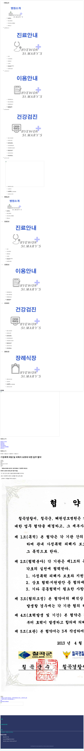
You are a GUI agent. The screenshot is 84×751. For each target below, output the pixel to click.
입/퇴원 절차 (10, 68)
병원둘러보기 (10, 104)
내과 (9, 56)
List (1, 700)
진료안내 (6, 221)
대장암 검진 (10, 140)
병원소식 (9, 25)
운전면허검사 (10, 155)
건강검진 (6, 303)
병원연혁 (9, 18)
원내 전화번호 (10, 101)
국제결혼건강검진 (11, 147)
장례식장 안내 (10, 186)
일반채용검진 (10, 143)
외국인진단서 (10, 152)
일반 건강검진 (10, 137)
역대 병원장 (10, 20)
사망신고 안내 (10, 193)
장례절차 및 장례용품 (12, 191)
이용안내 (6, 264)
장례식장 (6, 351)
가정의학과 (10, 58)
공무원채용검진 (11, 145)
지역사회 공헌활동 (11, 23)
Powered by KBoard (4, 701)
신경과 (9, 63)
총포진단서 (10, 150)
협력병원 (9, 107)
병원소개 (6, 197)
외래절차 (9, 66)
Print (2, 696)
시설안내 (9, 188)
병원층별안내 (10, 99)
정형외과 (9, 61)
